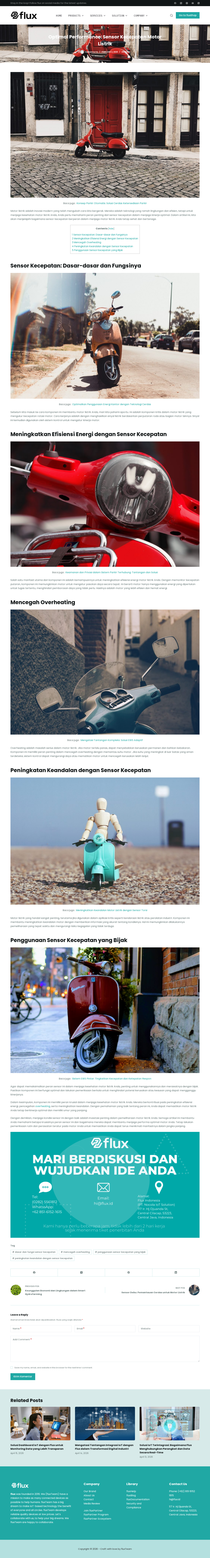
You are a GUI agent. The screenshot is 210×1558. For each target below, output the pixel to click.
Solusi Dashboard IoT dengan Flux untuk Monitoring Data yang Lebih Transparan (36, 1447)
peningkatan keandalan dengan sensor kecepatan (42, 1258)
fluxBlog (131, 1495)
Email (80, 1328)
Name (17, 1328)
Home (59, 15)
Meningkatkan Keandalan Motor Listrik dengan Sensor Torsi (111, 910)
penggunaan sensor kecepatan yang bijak (120, 1252)
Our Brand (90, 1491)
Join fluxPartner (93, 1510)
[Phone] (199, 3)
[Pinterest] (128, 1273)
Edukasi (126, 52)
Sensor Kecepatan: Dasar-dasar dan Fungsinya (99, 234)
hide (111, 228)
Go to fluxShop (187, 15)
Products (74, 15)
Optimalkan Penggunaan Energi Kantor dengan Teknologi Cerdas (111, 404)
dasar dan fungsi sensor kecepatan (33, 1252)
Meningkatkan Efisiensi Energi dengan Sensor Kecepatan (105, 238)
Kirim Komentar (23, 1376)
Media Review (92, 1503)
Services (96, 15)
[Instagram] (187, 3)
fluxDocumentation (138, 1499)
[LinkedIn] (176, 1273)
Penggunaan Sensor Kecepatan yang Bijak (97, 250)
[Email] (193, 3)
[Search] (171, 15)
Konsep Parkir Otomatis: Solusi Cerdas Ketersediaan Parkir (112, 203)
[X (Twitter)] (181, 3)
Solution (118, 15)
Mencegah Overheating (86, 242)
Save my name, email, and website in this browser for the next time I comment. (53, 1367)
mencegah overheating (75, 1252)
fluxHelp (131, 1491)
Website (146, 1328)
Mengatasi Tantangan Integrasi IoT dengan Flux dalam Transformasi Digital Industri (104, 1447)
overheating (42, 1106)
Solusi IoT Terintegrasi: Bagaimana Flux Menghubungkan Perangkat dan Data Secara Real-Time (166, 1448)
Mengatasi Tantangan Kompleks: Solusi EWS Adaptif (112, 740)
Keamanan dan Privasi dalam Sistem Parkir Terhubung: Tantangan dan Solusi (111, 572)
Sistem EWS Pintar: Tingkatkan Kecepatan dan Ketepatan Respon (111, 1078)
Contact (89, 1499)
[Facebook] (175, 3)
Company (139, 15)
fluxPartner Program (96, 1514)
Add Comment (22, 1339)
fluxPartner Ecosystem (97, 1518)
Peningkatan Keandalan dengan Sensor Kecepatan (102, 246)
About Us (89, 1495)
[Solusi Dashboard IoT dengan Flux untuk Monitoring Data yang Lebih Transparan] (40, 1423)
